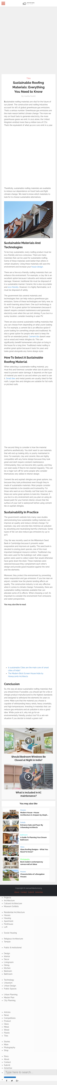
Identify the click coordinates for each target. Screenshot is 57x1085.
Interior (7, 956)
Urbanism (8, 983)
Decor (6, 959)
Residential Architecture (14, 912)
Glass (22, 847)
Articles (7, 1012)
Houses (23, 810)
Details (22, 822)
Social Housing (10, 933)
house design (37, 267)
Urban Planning (10, 994)
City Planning (10, 1000)
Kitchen (7, 968)
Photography (25, 859)
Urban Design (10, 986)
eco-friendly (13, 287)
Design (7, 953)
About (16, 892)
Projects (7, 898)
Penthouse (8, 924)
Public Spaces (10, 989)
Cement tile (34, 336)
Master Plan (9, 997)
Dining (6, 965)
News (6, 1015)
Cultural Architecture (13, 903)
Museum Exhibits (11, 906)
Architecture (9, 900)
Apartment (8, 921)
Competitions (10, 1018)
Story (6, 1056)
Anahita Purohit (30, 96)
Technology (9, 980)
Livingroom (9, 962)
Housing (7, 918)
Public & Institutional (13, 947)
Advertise (39, 892)
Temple (7, 942)
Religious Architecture (13, 939)
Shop (6, 1050)
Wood (6, 1030)
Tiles (29, 78)
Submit (31, 892)
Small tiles (10, 378)
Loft (5, 927)
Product (7, 1021)
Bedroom (8, 971)
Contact (24, 892)
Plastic (7, 1033)
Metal (6, 1027)
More (6, 1044)
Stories (7, 1042)
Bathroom (24, 835)
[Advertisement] (28, 39)
